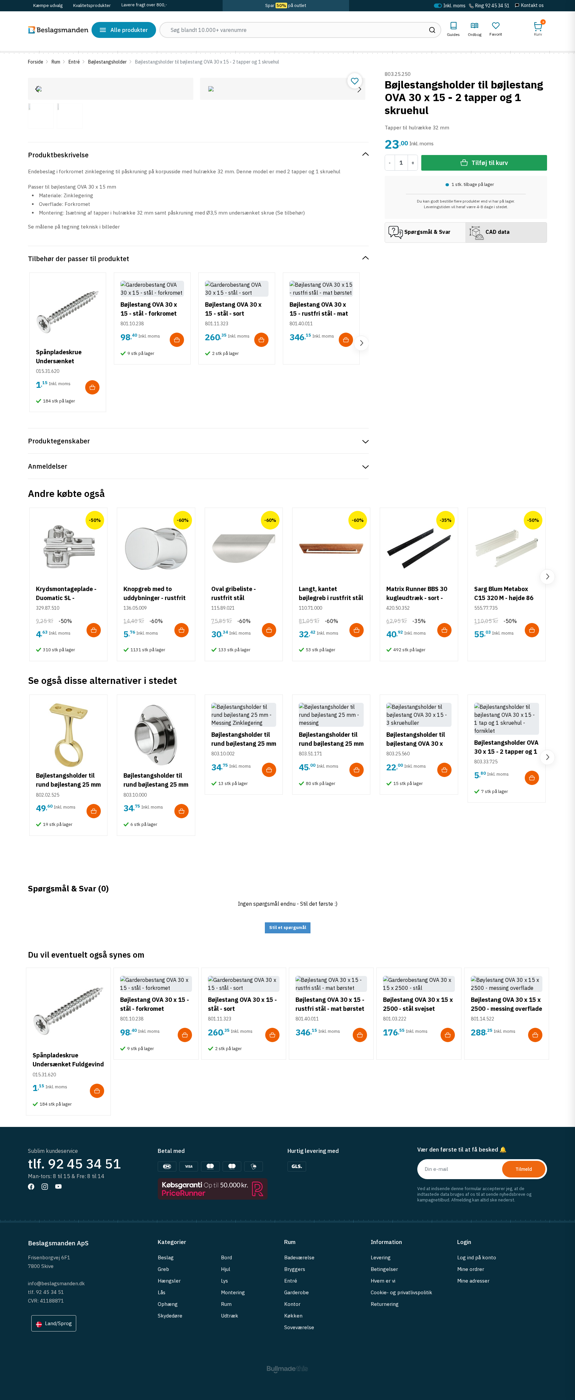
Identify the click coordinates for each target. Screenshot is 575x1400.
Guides (453, 34)
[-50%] (68, 547)
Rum (56, 62)
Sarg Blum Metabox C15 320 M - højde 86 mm (503, 598)
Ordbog (474, 34)
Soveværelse (299, 1327)
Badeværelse (299, 1257)
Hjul (225, 1269)
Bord (226, 1257)
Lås (161, 1292)
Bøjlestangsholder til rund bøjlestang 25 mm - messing (331, 743)
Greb (163, 1269)
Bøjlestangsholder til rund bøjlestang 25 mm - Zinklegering (243, 743)
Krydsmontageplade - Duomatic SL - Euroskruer (66, 598)
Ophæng (168, 1304)
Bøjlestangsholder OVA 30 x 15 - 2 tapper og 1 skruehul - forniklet (506, 751)
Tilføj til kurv (490, 163)
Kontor (292, 1304)
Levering (381, 1257)
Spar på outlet (285, 5)
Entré (74, 62)
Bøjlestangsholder (107, 62)
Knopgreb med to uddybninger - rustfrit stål (154, 598)
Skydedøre (170, 1316)
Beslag (166, 1257)
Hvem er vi (383, 1281)
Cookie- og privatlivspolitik (401, 1292)
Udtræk (229, 1316)
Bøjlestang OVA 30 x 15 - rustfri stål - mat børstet (318, 313)
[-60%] (155, 547)
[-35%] (418, 547)
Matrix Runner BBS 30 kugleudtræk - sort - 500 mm (416, 598)
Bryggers (294, 1269)
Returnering (385, 1304)
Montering (233, 1292)
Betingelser (384, 1269)
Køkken (293, 1316)
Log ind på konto (476, 1257)
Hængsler (169, 1281)
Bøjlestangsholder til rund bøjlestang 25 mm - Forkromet (155, 784)
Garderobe (296, 1292)
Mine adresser (473, 1281)
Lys (224, 1281)
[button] (538, 29)
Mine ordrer (470, 1269)
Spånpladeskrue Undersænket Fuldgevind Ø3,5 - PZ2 (67, 361)
